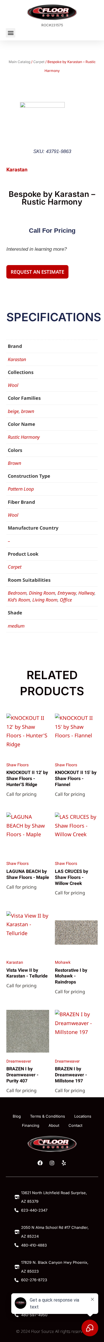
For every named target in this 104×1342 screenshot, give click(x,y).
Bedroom (17, 593)
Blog (17, 1116)
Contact (75, 1125)
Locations (82, 1116)
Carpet (38, 62)
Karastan (17, 359)
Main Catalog (19, 62)
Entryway (66, 593)
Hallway (86, 593)
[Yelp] (64, 1163)
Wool (13, 385)
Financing (30, 1125)
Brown (14, 463)
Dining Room (42, 593)
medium (16, 626)
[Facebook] (40, 1163)
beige (13, 411)
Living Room (44, 600)
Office (66, 600)
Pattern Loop (21, 489)
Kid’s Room (19, 600)
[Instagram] (52, 1163)
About (54, 1125)
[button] (10, 33)
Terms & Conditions (47, 1116)
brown (27, 411)
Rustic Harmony (24, 437)
